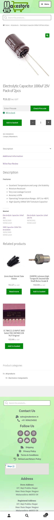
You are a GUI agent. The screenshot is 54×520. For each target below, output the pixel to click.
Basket (41, 513)
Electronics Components (18, 378)
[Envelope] (34, 440)
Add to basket (12, 122)
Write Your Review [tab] (10, 163)
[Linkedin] (20, 440)
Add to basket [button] (39, 291)
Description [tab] (8, 148)
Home (7, 25)
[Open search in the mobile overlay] (27, 17)
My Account (9, 515)
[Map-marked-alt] (27, 440)
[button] (47, 35)
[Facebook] (27, 433)
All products (14, 25)
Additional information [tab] (13, 156)
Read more (14, 291)
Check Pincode (39, 108)
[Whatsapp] (20, 433)
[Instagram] (34, 433)
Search (27, 515)
